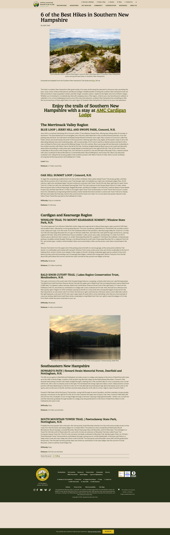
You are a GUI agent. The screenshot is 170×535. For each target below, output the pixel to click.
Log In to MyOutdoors (96, 474)
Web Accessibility (90, 487)
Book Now (78, 479)
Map (93, 80)
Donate (112, 2)
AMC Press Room (72, 474)
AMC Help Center (74, 481)
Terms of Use (78, 487)
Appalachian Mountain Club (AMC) (43, 5)
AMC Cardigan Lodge (102, 112)
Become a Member (88, 2)
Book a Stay (101, 2)
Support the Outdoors (90, 479)
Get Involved (71, 472)
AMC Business (96, 481)
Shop (120, 2)
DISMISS (108, 531)
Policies (68, 487)
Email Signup (83, 474)
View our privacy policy (94, 531)
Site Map (101, 487)
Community (99, 472)
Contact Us (129, 2)
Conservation (90, 472)
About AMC (85, 481)
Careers (107, 472)
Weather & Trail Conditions (65, 479)
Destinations (61, 472)
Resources (81, 472)
